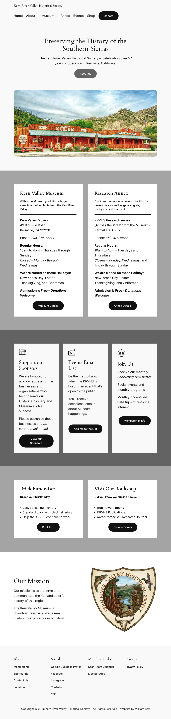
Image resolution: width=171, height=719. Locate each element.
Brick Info (48, 527)
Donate (108, 16)
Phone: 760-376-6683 (37, 238)
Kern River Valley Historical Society (38, 6)
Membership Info (134, 420)
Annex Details (123, 305)
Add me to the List (85, 428)
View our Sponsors (36, 441)
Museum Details (48, 305)
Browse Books (123, 527)
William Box (142, 708)
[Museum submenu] (56, 16)
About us (85, 73)
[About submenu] (37, 16)
